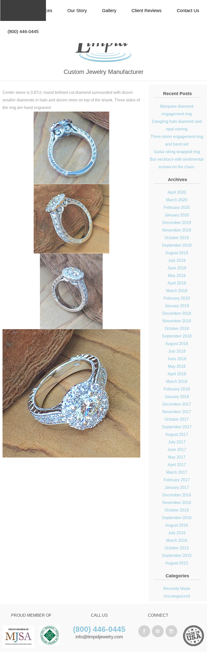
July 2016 (177, 533)
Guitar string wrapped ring (177, 152)
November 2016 (176, 502)
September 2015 (177, 555)
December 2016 (176, 495)
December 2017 (176, 404)
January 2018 (177, 396)
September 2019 (177, 245)
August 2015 (176, 563)
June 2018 (176, 359)
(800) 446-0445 (23, 31)
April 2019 (177, 283)
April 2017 (177, 465)
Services (43, 10)
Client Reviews (147, 10)
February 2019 (177, 298)
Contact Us (188, 10)
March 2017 (176, 472)
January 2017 (177, 487)
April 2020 (177, 192)
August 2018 (176, 344)
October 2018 (177, 328)
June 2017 (176, 449)
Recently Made (176, 588)
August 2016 (176, 525)
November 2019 (176, 230)
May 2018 (177, 366)
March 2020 (176, 200)
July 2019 (177, 260)
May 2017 (177, 457)
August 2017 (176, 434)
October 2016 (177, 510)
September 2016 (177, 518)
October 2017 (177, 419)
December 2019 (176, 222)
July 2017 (177, 442)
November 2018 (176, 321)
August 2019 (176, 253)
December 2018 (176, 313)
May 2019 (177, 275)
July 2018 (177, 351)
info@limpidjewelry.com (99, 636)
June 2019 (176, 268)
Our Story (77, 10)
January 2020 (177, 215)
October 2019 (177, 238)
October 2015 (177, 548)
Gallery (109, 10)
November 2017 (176, 412)
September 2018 (177, 336)
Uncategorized (177, 596)
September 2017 (177, 427)
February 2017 (177, 480)
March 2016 (176, 540)
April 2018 (177, 374)
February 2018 (177, 389)
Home (14, 10)
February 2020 (177, 207)
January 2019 (177, 306)
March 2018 (176, 381)
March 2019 (176, 291)
